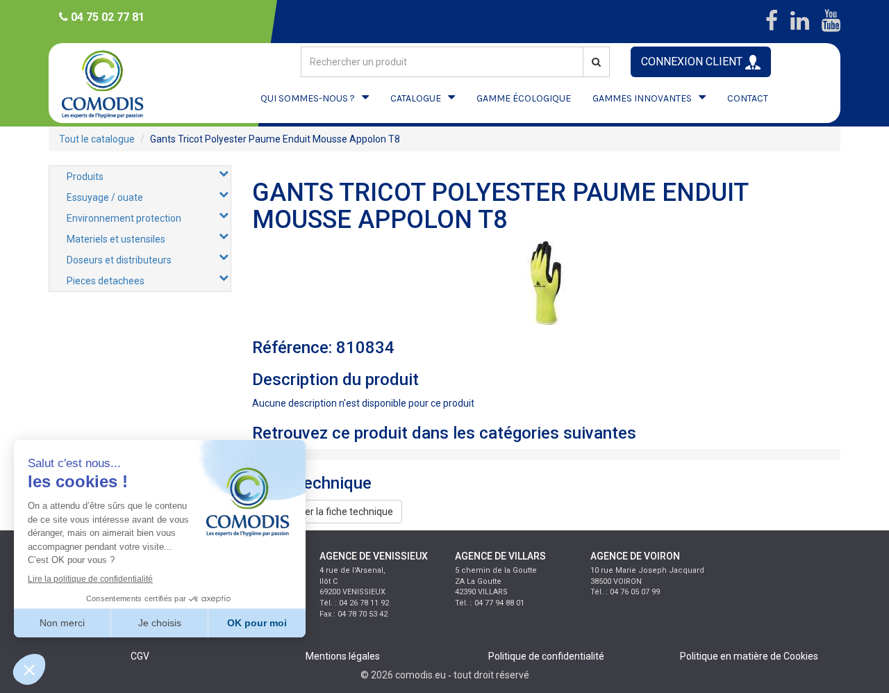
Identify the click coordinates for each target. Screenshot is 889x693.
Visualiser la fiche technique (331, 511)
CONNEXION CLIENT (693, 61)
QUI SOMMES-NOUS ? (307, 98)
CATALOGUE (415, 98)
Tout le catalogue (97, 139)
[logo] (114, 83)
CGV (140, 656)
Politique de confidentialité (546, 656)
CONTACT (747, 98)
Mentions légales (343, 656)
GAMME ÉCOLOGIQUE (523, 98)
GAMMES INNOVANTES (642, 98)
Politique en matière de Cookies (749, 656)
